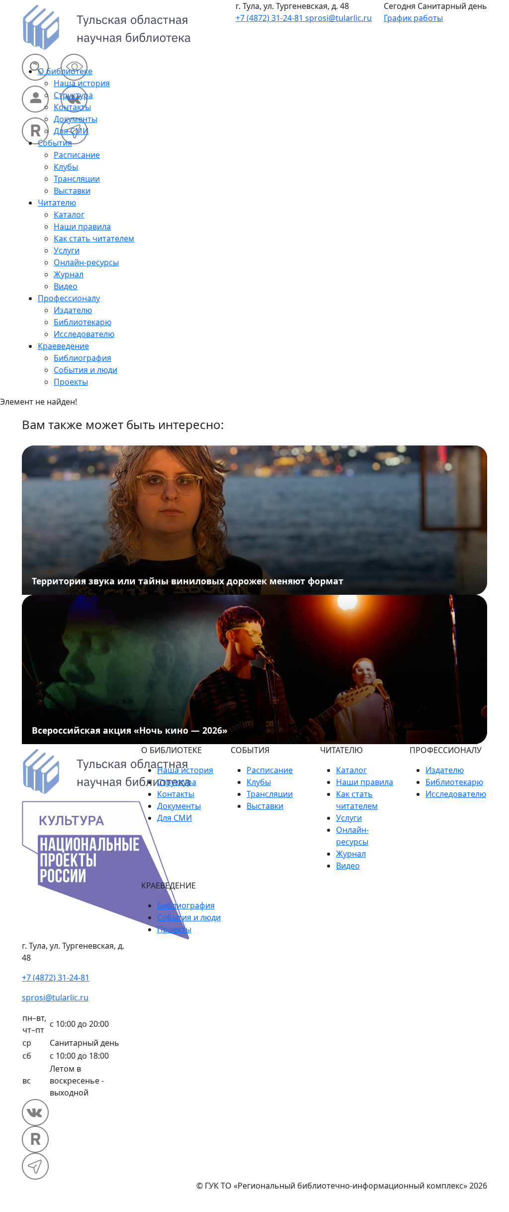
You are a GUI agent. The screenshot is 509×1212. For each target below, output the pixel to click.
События (55, 142)
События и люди (85, 369)
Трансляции (77, 178)
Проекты (71, 381)
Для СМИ (71, 130)
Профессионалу (69, 298)
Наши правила (82, 226)
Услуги (67, 250)
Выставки (72, 190)
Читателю (57, 202)
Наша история (82, 83)
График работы (413, 17)
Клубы (66, 166)
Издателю (73, 310)
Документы (75, 118)
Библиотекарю (82, 322)
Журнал (69, 274)
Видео (66, 286)
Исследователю (84, 334)
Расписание (77, 154)
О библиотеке (65, 71)
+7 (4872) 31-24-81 (270, 17)
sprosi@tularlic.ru (338, 17)
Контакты (72, 107)
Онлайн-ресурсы (86, 262)
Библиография (82, 357)
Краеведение (63, 345)
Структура (73, 95)
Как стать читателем (94, 238)
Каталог (69, 214)
